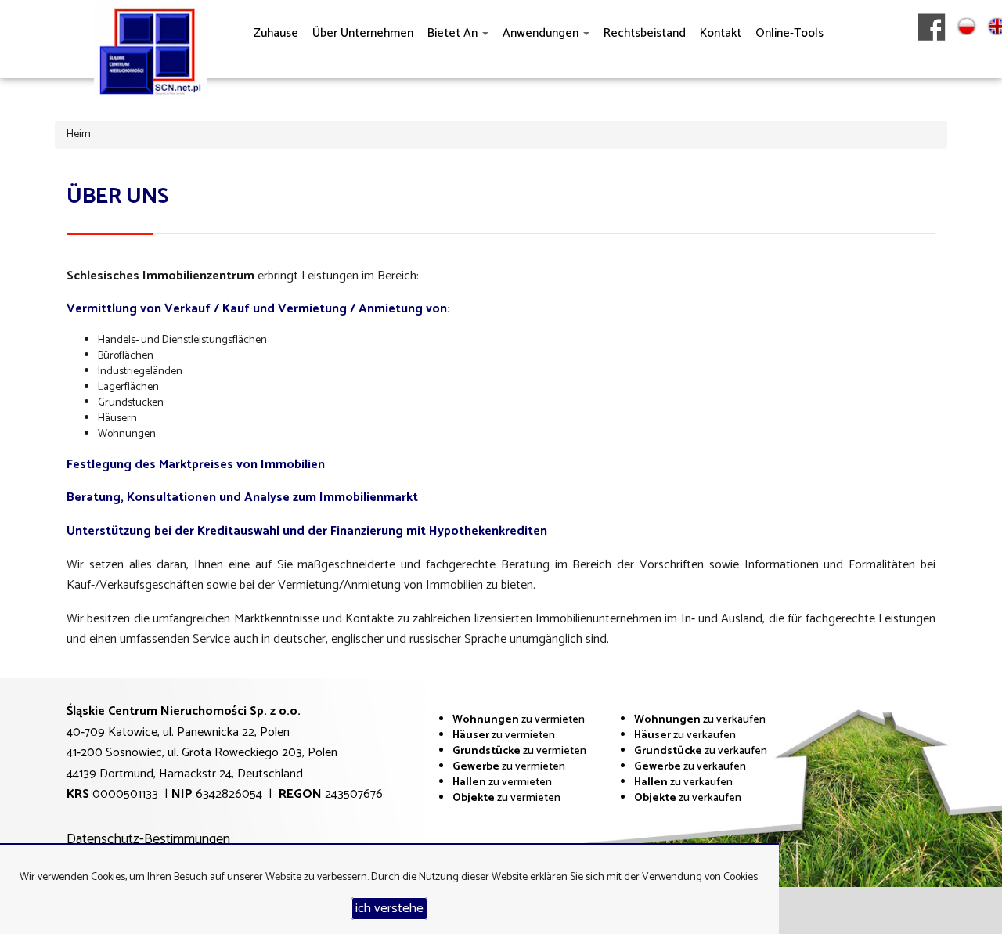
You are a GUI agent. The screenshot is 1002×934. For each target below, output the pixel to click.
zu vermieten (518, 720)
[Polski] (966, 62)
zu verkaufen (700, 720)
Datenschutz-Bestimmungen (148, 839)
